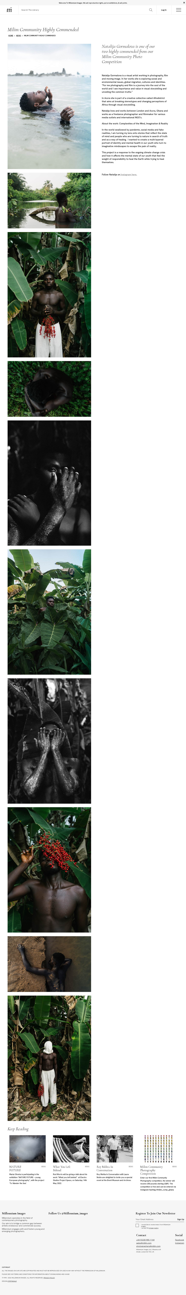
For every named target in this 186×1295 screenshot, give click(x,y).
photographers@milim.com (148, 1246)
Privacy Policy (49, 1278)
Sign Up (180, 1219)
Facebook (179, 1240)
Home (10, 36)
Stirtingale (12, 1281)
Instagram (179, 1243)
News (18, 36)
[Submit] (151, 10)
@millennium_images (74, 1213)
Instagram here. (128, 174)
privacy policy (153, 1228)
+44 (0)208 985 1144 (145, 1240)
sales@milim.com (143, 1243)
